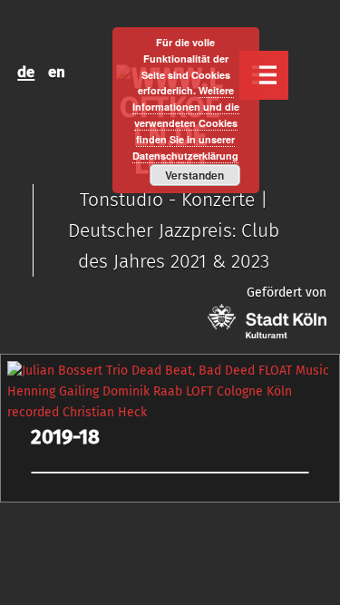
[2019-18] (169, 370)
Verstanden (194, 175)
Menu (263, 75)
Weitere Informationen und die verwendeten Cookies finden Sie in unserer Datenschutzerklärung (185, 122)
